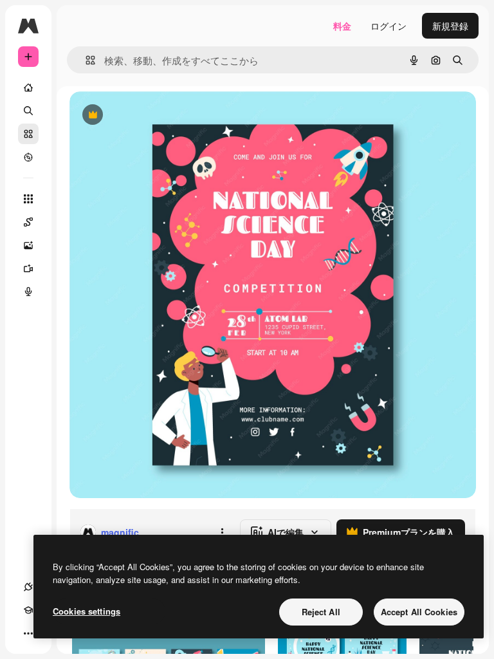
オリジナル (158, 115)
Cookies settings (86, 611)
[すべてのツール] (28, 199)
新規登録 (450, 25)
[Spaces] (28, 222)
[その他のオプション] (222, 532)
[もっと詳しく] (28, 157)
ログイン (388, 25)
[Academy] (28, 610)
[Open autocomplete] (85, 60)
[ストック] (28, 134)
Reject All (321, 612)
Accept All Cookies (419, 612)
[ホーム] (28, 87)
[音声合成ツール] (28, 291)
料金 (342, 25)
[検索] (28, 110)
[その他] (28, 633)
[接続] (28, 587)
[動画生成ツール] (28, 268)
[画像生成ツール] (28, 245)
